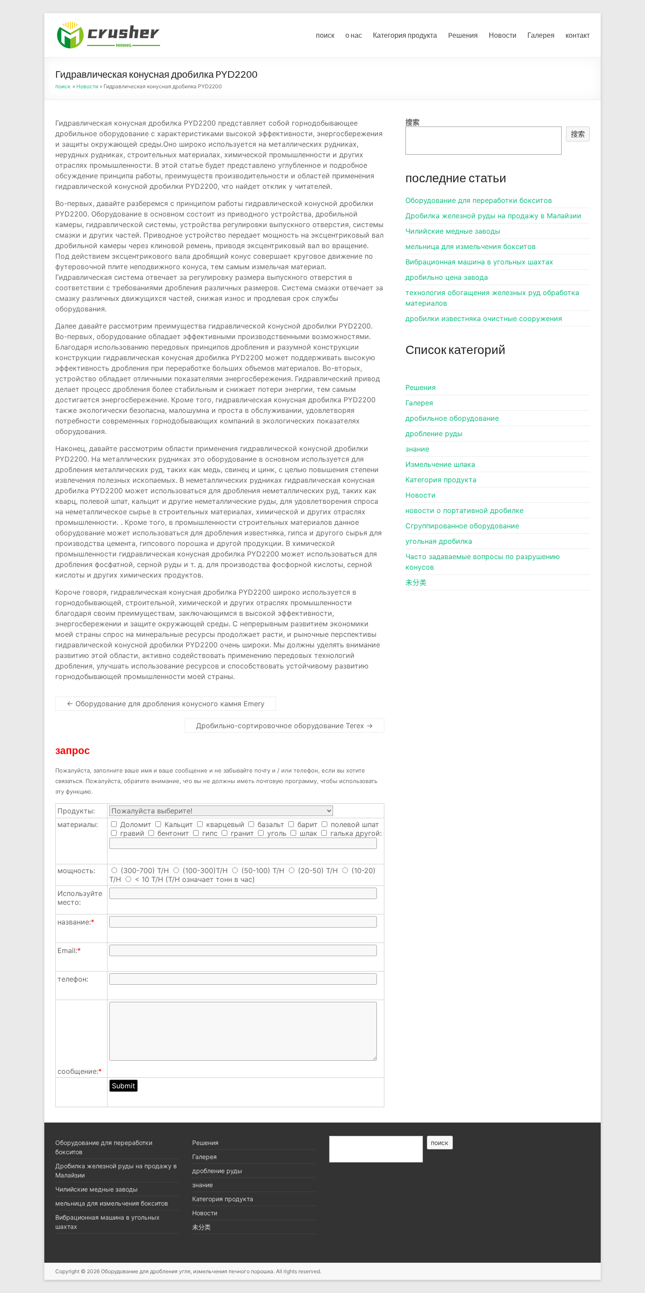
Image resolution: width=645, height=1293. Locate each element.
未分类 (415, 582)
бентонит (172, 833)
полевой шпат (354, 824)
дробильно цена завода (446, 277)
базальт (269, 824)
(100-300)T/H (205, 870)
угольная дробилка (438, 541)
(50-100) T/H (263, 870)
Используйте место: (79, 898)
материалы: (77, 824)
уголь (276, 833)
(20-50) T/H (318, 870)
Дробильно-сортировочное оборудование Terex (284, 725)
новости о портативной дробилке (464, 510)
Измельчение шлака (440, 464)
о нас (353, 35)
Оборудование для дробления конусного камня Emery (166, 703)
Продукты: (76, 810)
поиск (325, 35)
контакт (578, 35)
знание (417, 448)
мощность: (76, 870)
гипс (209, 833)
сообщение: (79, 1071)
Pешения (463, 35)
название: (75, 921)
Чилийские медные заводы (452, 231)
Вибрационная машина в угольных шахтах (479, 261)
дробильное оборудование (452, 418)
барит (306, 824)
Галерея (541, 35)
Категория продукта (405, 35)
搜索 (412, 122)
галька (340, 833)
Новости (502, 35)
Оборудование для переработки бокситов (478, 200)
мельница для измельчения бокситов (470, 246)
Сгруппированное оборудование (462, 525)
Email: (69, 950)
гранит (241, 833)
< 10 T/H (149, 879)
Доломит (134, 824)
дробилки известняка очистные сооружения (483, 318)
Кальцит (177, 824)
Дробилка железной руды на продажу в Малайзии (493, 215)
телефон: (72, 979)
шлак (307, 833)
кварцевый (224, 824)
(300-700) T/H (144, 870)
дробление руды (433, 433)
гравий (131, 833)
